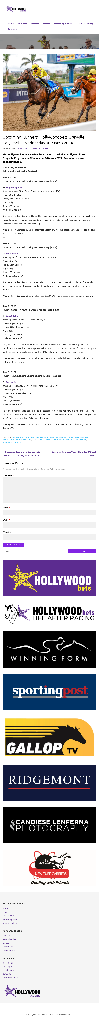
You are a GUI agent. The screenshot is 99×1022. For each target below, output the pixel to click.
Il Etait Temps (9, 950)
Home (11, 23)
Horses (46, 23)
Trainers (35, 23)
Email (6, 520)
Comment (8, 475)
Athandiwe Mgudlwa (38, 437)
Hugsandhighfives (15, 187)
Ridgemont (8, 963)
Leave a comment (41, 148)
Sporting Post (9, 966)
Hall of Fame (8, 916)
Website (7, 532)
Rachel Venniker (54, 440)
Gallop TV (7, 974)
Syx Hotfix (11, 382)
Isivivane (6, 943)
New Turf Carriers (10, 978)
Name (6, 507)
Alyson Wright (20, 437)
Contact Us (13, 29)
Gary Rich (68, 437)
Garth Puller (56, 437)
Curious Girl (8, 947)
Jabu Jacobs (38, 440)
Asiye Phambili (9, 939)
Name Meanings (10, 923)
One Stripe (7, 935)
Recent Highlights (10, 919)
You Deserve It (13, 253)
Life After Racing (85, 23)
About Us (22, 23)
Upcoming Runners (63, 23)
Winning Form (9, 970)
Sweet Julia (12, 316)
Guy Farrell (24, 148)
